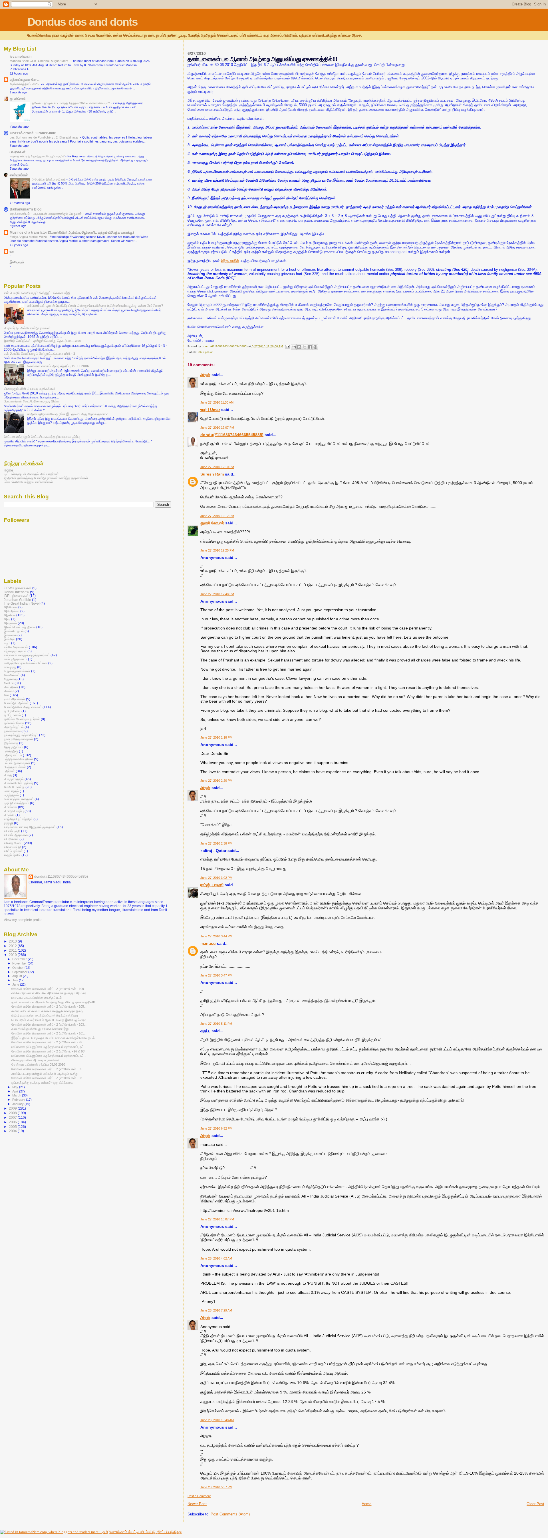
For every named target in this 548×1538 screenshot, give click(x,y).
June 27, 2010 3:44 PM (216, 936)
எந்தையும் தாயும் (15, 651)
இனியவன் (17, 262)
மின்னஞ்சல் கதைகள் (19, 799)
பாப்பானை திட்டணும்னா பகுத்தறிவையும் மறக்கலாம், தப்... (48, 1046)
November (20, 963)
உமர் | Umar (210, 409)
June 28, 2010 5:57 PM (216, 1487)
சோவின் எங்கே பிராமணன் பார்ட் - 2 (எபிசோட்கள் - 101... (48, 1033)
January (18, 1104)
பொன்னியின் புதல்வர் (18, 783)
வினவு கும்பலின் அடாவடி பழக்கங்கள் (29, 388)
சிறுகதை (10, 679)
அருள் (205, 374)
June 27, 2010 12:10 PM (217, 467)
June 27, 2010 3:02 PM (216, 877)
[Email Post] (287, 346)
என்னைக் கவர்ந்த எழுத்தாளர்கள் (27, 655)
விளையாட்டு (12, 847)
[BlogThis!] (299, 347)
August (17, 976)
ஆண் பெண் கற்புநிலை (19, 627)
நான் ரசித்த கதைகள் (18, 739)
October (18, 967)
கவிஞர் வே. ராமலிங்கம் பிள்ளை (25, 663)
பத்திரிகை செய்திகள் (18, 759)
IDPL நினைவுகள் (16, 595)
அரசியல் (9, 615)
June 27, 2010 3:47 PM (216, 975)
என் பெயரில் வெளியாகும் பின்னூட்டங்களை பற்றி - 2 (39, 353)
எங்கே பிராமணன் (16, 647)
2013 (13, 941)
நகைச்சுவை (12, 731)
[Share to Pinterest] (315, 347)
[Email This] (294, 347)
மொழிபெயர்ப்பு (14, 811)
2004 (13, 1131)
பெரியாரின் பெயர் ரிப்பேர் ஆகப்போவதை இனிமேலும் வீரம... (50, 1020)
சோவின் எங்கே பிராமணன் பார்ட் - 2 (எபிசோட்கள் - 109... (48, 988)
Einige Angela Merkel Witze (29, 236)
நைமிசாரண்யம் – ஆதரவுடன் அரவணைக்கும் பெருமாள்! (46, 213)
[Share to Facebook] (310, 347)
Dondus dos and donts (82, 22)
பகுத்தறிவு (11, 751)
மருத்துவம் (11, 795)
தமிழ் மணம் (12, 715)
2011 (13, 950)
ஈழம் (7, 643)
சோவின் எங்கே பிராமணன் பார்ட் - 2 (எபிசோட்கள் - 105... (48, 1006)
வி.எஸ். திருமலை (16, 835)
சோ (6, 695)
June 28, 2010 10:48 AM (217, 1420)
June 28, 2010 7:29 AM (216, 1310)
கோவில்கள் (12, 675)
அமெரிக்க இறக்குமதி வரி (49, 179)
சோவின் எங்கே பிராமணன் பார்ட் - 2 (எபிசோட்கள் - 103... (48, 1024)
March (17, 1095)
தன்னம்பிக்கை (14, 723)
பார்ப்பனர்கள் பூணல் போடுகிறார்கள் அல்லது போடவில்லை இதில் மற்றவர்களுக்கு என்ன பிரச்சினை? (95, 305)
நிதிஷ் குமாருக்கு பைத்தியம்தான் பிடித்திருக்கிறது (44, 1015)
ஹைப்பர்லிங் (12, 855)
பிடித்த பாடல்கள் (15, 767)
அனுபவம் (10, 623)
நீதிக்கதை (11, 743)
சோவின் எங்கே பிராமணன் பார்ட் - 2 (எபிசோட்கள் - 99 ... (48, 1042)
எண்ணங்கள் (19, 175)
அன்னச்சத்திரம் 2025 (24, 84)
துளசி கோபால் (212, 523)
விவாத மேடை (206, 352)
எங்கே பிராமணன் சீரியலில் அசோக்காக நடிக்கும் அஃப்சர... (49, 993)
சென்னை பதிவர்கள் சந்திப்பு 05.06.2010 (38, 1064)
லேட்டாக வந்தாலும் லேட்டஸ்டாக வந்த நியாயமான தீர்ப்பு (42, 436)
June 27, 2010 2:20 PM (216, 780)
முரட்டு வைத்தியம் (16, 803)
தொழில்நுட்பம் (14, 727)
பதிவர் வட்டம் (13, 755)
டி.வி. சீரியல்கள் (14, 699)
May (15, 1087)
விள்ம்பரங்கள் (13, 851)
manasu (208, 943)
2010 (13, 955)
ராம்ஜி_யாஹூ (211, 885)
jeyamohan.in (20, 56)
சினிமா (9, 683)
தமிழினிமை (12, 711)
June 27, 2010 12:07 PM (217, 427)
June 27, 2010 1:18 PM (216, 737)
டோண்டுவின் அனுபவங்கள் (23, 707)
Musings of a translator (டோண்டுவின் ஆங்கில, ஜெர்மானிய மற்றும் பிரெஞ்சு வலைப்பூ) (72, 232)
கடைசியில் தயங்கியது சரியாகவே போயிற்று (39, 1028)
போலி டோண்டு (14, 787)
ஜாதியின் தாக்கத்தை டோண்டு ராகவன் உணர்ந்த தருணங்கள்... (47, 478)
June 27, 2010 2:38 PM (216, 843)
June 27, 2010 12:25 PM (217, 550)
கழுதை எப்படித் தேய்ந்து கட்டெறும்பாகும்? (37, 156)
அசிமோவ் (10, 607)
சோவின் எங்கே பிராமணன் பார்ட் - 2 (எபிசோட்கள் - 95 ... (48, 1069)
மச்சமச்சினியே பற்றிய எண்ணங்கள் (28, 482)
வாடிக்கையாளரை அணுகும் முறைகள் (30, 827)
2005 (13, 1126)
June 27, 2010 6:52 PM (216, 1128)
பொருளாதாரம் (14, 779)
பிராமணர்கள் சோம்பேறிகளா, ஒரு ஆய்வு (31, 401)
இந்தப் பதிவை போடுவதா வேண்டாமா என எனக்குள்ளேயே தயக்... (54, 1038)
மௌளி (9, 815)
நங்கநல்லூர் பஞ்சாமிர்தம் (21, 735)
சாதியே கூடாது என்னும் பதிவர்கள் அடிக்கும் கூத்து (44, 1073)
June (16, 984)
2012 (13, 946)
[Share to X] (304, 347)
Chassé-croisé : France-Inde (33, 133)
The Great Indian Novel (22, 603)
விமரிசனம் (11, 839)
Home (366, 1504)
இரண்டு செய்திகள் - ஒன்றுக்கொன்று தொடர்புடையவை (42, 340)
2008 (13, 1113)
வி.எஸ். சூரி (12, 831)
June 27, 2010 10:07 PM (217, 1219)
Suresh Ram (212, 474)
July (15, 980)
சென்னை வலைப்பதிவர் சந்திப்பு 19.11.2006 (58, 366)
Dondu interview (16, 592)
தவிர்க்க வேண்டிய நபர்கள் (22, 719)
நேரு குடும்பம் (13, 747)
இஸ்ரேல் (9, 639)
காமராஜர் (10, 667)
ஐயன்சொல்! (18, 99)
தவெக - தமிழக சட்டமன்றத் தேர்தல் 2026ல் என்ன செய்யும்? (71, 103)
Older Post (535, 1504)
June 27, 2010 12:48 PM (217, 594)
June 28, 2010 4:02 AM (216, 1258)
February (19, 1099)
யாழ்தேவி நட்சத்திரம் (18, 819)
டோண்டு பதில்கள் (16, 703)
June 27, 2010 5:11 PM (216, 1023)
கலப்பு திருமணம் (15, 659)
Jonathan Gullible (17, 599)
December (20, 959)
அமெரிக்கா (11, 611)
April (15, 1091)
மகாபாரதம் (11, 791)
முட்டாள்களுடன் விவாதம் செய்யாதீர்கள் (31, 474)
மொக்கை (10, 807)
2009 (13, 1108)
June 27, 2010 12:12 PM (217, 516)
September (20, 972)
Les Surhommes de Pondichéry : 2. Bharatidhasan (45, 137)
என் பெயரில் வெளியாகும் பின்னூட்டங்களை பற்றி (37, 293)
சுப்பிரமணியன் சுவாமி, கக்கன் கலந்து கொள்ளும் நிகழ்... (48, 1011)
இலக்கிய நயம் (14, 631)
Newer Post (197, 1504)
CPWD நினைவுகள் (17, 588)
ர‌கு (12, 251)
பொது (8, 775)
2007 (13, 1117)
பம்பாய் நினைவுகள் (17, 763)
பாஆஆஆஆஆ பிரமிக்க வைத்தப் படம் (36, 997)
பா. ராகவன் (17, 152)
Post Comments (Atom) (230, 1514)
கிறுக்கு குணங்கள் (17, 671)
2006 (13, 1122)
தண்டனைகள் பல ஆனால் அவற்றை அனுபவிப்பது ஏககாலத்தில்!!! (53, 1002)
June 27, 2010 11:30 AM (216, 402)
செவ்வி (9, 691)
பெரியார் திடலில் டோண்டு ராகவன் (27, 328)
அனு (7, 619)
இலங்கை (10, 635)
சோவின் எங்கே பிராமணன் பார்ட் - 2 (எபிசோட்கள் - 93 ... (48, 1078)
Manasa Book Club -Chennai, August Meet (39, 61)
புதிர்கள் (9, 771)
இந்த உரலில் (230, 260)
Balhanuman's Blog (25, 209)
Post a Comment (199, 1496)
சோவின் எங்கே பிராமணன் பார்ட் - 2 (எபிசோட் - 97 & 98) (48, 1051)
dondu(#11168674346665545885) (231, 434)
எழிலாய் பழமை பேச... (24, 79)
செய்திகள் (11, 687)
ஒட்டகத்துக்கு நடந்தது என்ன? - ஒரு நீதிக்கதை (42, 1082)
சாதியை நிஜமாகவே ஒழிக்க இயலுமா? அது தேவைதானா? (67, 414)
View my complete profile (23, 920)
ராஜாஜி (8, 823)
